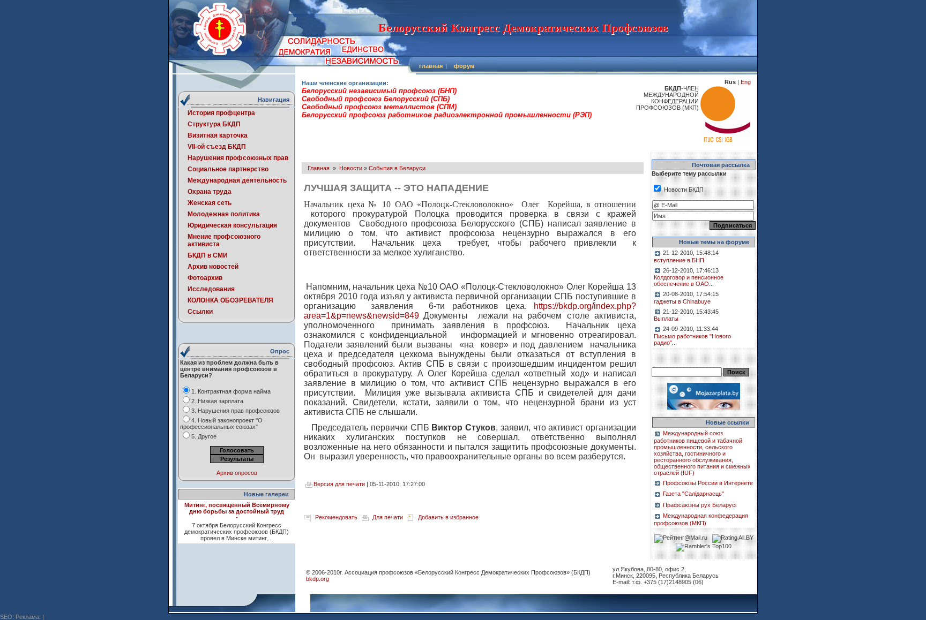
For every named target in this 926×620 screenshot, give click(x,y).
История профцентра (221, 113)
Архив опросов (236, 473)
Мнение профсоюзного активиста (224, 240)
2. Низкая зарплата (217, 401)
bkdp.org (317, 579)
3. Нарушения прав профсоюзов (235, 410)
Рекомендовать (336, 517)
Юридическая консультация (232, 225)
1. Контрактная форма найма (231, 391)
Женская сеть (210, 203)
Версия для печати (339, 484)
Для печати (387, 517)
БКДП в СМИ (208, 255)
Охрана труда (210, 191)
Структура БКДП (214, 124)
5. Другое (203, 436)
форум (464, 66)
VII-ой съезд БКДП (217, 146)
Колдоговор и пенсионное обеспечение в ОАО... (688, 280)
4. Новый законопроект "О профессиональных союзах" (221, 423)
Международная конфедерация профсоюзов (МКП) (701, 519)
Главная (319, 168)
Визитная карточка (218, 135)
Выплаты (666, 318)
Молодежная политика (224, 214)
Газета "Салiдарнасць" (693, 493)
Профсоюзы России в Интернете (708, 483)
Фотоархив (205, 278)
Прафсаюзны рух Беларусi (699, 505)
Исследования (211, 289)
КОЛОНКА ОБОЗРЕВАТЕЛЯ (230, 300)
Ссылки (200, 311)
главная (431, 66)
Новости (350, 168)
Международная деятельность (237, 180)
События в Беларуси (397, 168)
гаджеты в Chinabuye (682, 301)
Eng (746, 82)
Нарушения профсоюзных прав (238, 158)
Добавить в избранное (448, 517)
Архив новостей (213, 266)
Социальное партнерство (228, 169)
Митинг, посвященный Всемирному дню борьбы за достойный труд (236, 508)
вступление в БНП (679, 260)
